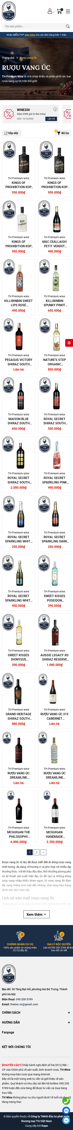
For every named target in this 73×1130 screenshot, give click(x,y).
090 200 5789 (24, 999)
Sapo (44, 1125)
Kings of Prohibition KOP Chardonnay (18, 246)
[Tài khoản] (50, 11)
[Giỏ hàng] (60, 11)
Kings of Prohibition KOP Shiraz (18, 187)
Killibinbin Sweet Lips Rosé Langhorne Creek (18, 305)
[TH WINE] (9, 974)
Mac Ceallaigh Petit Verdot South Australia (54, 246)
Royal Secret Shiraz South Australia (54, 423)
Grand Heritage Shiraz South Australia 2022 (18, 718)
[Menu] (68, 11)
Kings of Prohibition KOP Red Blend (54, 187)
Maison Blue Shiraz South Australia (19, 423)
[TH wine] (9, 11)
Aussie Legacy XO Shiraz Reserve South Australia (54, 659)
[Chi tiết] (55, 109)
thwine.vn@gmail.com (24, 1004)
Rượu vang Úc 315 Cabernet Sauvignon (54, 718)
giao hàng (30, 35)
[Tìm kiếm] (67, 26)
